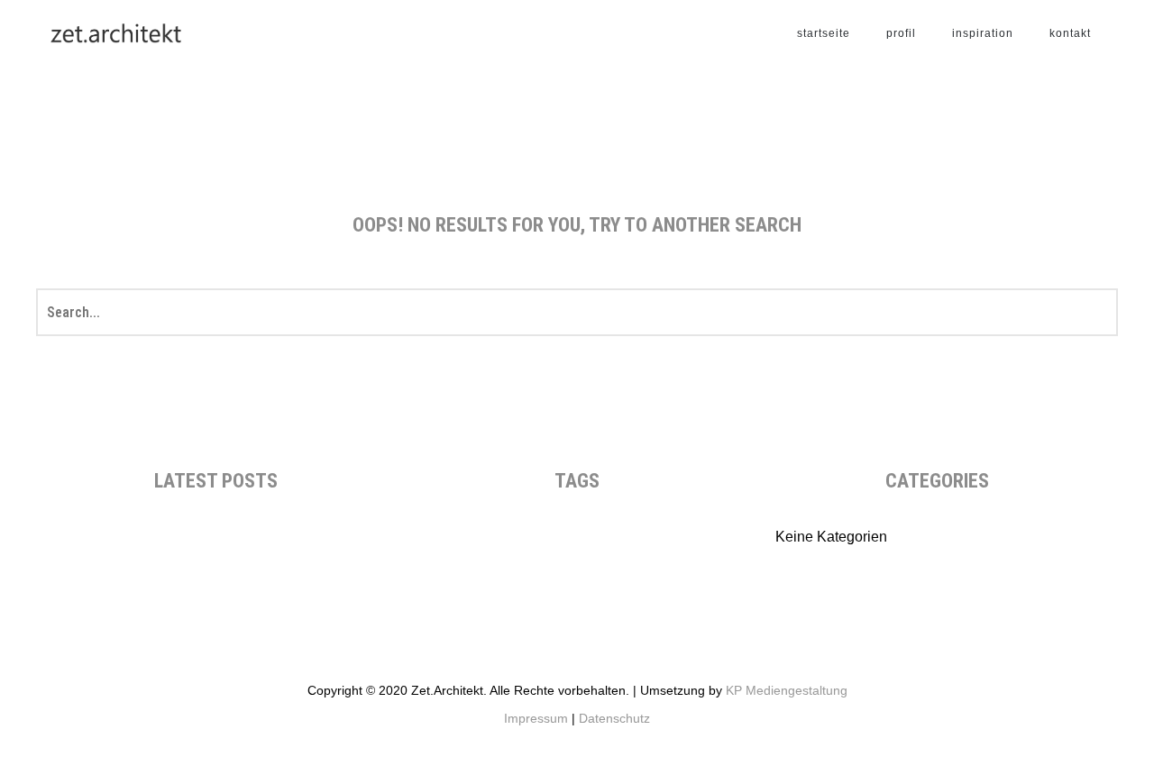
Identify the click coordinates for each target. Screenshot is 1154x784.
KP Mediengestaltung (786, 690)
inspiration (982, 33)
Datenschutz (614, 718)
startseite (823, 33)
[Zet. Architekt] (114, 33)
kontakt (1070, 33)
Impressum (536, 718)
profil (901, 33)
